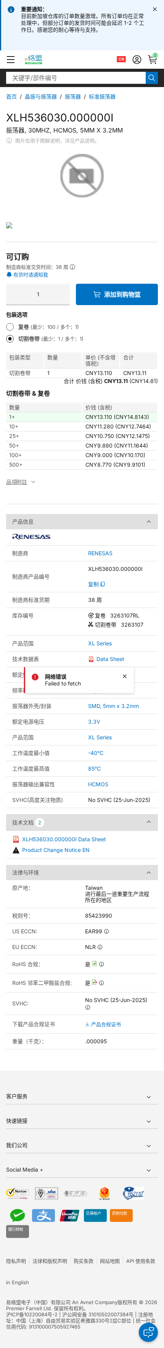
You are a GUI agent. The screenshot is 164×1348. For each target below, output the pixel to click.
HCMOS (98, 784)
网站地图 (110, 1261)
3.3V (94, 721)
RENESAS (100, 553)
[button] (10, 59)
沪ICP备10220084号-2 (32, 1314)
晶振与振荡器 (41, 96)
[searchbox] (76, 78)
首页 (11, 96)
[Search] (152, 78)
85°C (94, 768)
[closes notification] (155, 9)
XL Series (100, 643)
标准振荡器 (102, 96)
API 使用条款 (140, 1261)
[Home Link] (40, 59)
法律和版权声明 (49, 1261)
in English (17, 1282)
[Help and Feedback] (148, 1332)
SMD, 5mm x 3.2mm (113, 706)
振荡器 (73, 96)
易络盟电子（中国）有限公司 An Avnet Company (61, 1302)
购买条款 (83, 1261)
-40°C (95, 753)
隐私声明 (16, 1261)
